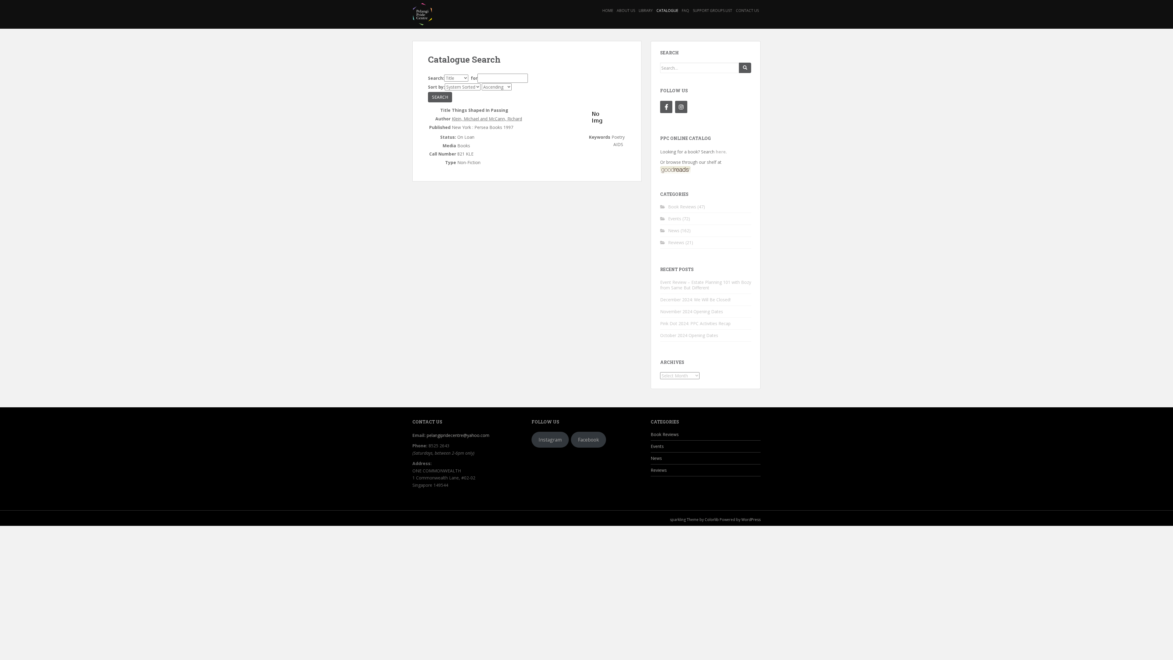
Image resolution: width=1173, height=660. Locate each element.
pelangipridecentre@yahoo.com (458, 435)
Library (646, 10)
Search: (436, 78)
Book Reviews (682, 207)
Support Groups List (712, 10)
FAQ (685, 10)
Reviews (676, 242)
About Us (626, 10)
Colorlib (712, 519)
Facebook (588, 439)
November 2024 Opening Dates (691, 311)
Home (607, 10)
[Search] (745, 68)
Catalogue (667, 10)
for (473, 78)
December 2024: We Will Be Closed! (695, 299)
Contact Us (747, 10)
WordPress (751, 519)
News (673, 230)
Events (674, 219)
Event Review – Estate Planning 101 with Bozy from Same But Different (705, 285)
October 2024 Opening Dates (689, 335)
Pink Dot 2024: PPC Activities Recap (695, 323)
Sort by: (436, 87)
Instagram (550, 439)
